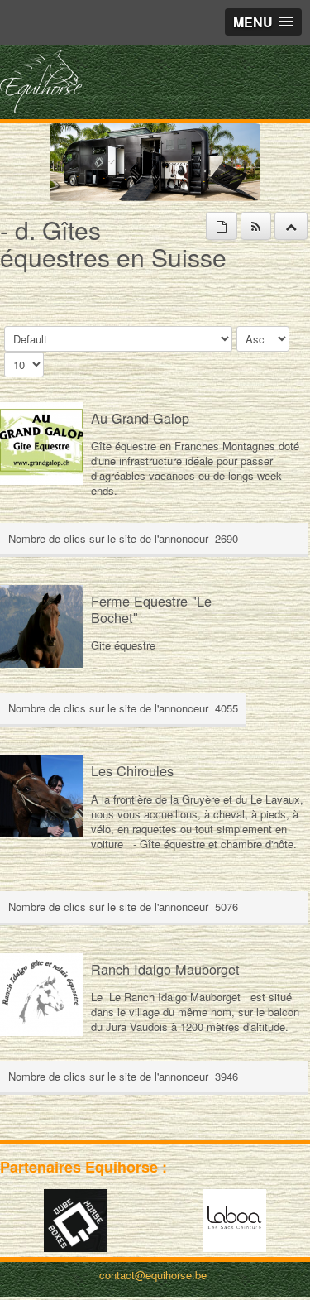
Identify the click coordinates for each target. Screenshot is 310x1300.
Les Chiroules (132, 770)
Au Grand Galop (140, 418)
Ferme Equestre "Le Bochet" (151, 609)
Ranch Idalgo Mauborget (165, 969)
